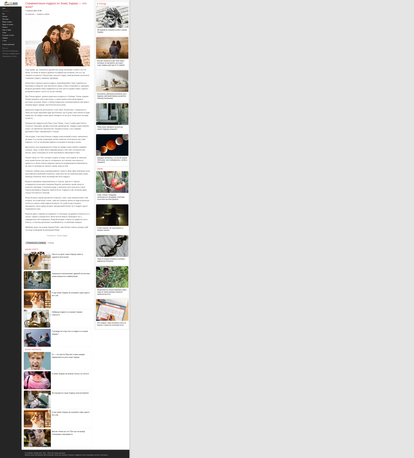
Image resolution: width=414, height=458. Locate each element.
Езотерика (5, 11)
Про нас (5, 48)
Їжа (3, 14)
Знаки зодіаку (62, 235)
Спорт (4, 32)
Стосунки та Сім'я (8, 35)
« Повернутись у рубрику (36, 243)
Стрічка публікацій (8, 44)
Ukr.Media (54, 78)
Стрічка (51, 243)
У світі (4, 40)
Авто (3, 8)
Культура (5, 19)
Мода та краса (7, 22)
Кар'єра (4, 16)
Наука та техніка (7, 24)
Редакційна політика (9, 56)
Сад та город (6, 30)
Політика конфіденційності (11, 53)
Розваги (4, 27)
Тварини (5, 38)
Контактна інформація (10, 51)
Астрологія (52, 235)
